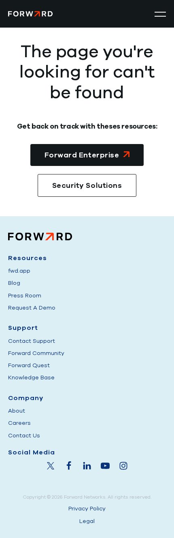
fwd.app (19, 271)
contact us (24, 435)
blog (14, 283)
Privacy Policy (87, 508)
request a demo (31, 308)
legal (87, 521)
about (16, 411)
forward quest (29, 365)
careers (19, 423)
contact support (31, 341)
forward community (36, 353)
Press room (24, 295)
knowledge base (31, 377)
